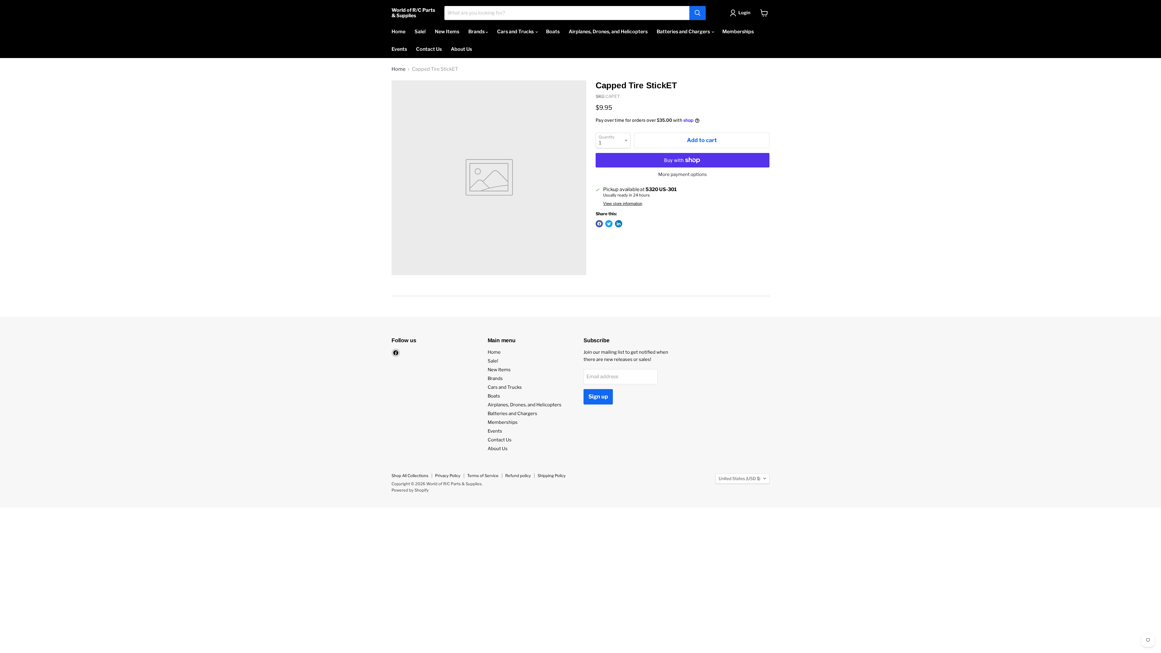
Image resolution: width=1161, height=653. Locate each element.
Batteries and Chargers (684, 31)
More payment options (682, 174)
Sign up (598, 396)
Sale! (420, 31)
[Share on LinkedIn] (618, 223)
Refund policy (518, 475)
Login (744, 12)
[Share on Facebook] (599, 223)
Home (398, 31)
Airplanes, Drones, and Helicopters (608, 31)
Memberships (738, 31)
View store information (622, 204)
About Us (461, 49)
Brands (477, 31)
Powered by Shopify (410, 490)
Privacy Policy (447, 475)
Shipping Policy (552, 475)
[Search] (697, 13)
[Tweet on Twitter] (609, 223)
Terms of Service (483, 475)
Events (399, 49)
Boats (553, 31)
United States (739, 478)
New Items (447, 31)
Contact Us (429, 49)
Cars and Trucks (516, 31)
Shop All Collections (410, 475)
